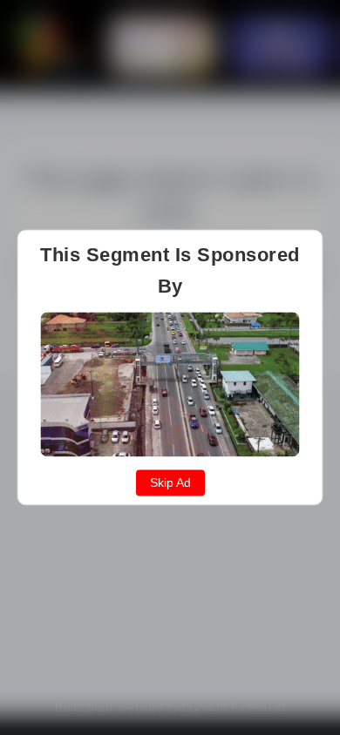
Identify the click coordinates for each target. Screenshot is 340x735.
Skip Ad (170, 483)
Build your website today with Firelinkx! (170, 707)
